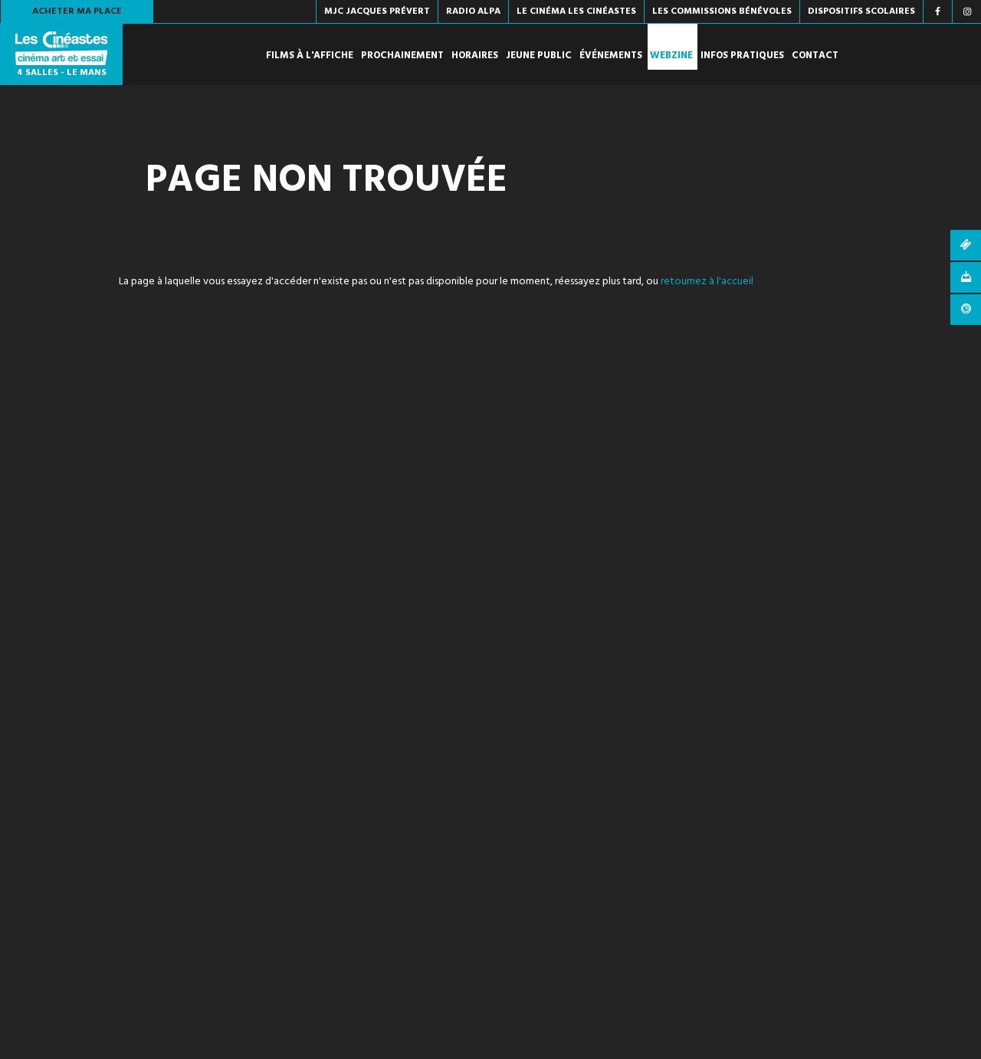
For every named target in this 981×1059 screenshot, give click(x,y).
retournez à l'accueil (707, 281)
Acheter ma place (77, 11)
